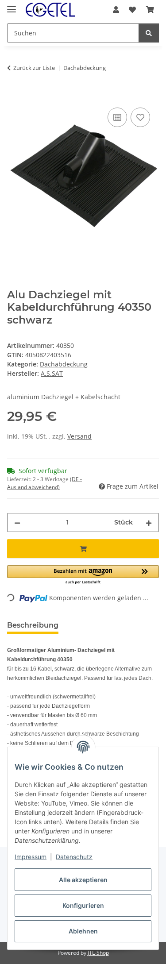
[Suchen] (149, 32)
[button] (116, 10)
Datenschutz (74, 856)
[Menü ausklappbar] (11, 5)
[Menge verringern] (17, 522)
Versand (79, 436)
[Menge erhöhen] (148, 522)
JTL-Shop (98, 952)
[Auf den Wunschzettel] (140, 117)
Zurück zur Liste (34, 68)
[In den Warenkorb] (14, 95)
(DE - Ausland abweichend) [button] (44, 483)
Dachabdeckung (64, 364)
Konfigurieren (83, 905)
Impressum (30, 856)
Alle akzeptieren (83, 879)
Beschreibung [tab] (32, 625)
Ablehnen (83, 931)
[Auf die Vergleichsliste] (117, 117)
